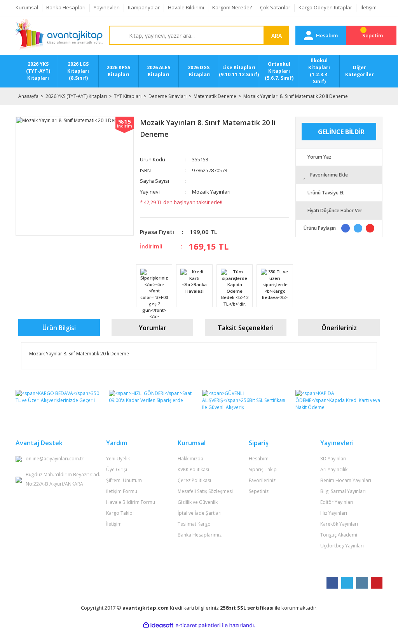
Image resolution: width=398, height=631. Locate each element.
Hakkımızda (190, 458)
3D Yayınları (333, 458)
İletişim (368, 7)
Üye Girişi (116, 469)
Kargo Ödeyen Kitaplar (325, 7)
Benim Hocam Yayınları (345, 480)
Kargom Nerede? (232, 7)
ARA (276, 35)
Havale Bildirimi (186, 7)
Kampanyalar (144, 7)
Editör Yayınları (336, 502)
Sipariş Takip (263, 469)
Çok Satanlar (275, 7)
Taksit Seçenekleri (246, 327)
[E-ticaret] (198, 625)
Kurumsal (27, 7)
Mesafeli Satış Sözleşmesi (205, 491)
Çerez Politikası (194, 480)
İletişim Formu (121, 491)
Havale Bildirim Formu (130, 502)
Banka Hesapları (66, 7)
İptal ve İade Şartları (200, 513)
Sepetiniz (259, 491)
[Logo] (59, 35)
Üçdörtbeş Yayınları (342, 545)
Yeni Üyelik (118, 458)
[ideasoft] (158, 625)
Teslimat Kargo (194, 524)
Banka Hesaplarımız (200, 534)
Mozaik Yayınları (211, 191)
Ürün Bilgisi (59, 327)
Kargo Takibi (120, 513)
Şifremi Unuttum (124, 480)
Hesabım (259, 458)
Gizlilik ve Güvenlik (198, 502)
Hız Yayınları (333, 513)
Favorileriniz (262, 480)
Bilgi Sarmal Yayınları (343, 491)
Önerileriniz (339, 327)
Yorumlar (152, 327)
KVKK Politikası (193, 469)
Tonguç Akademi (338, 534)
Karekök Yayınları (339, 524)
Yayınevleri (107, 7)
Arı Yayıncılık (333, 469)
